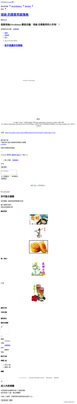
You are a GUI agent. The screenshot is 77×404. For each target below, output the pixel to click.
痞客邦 (14, 155)
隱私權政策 (49, 377)
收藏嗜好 (16, 29)
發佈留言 (4, 178)
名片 (6, 37)
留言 (18, 155)
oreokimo (3, 144)
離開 (11, 400)
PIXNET (24, 377)
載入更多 (4, 167)
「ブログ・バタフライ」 (69, 401)
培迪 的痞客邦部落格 (15, 14)
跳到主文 (4, 20)
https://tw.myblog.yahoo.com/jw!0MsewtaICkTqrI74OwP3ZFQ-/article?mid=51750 (30, 132)
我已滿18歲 (5, 400)
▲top (2, 163)
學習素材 (15, 160)
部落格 (7, 35)
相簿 (6, 33)
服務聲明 (56, 377)
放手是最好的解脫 (14, 45)
